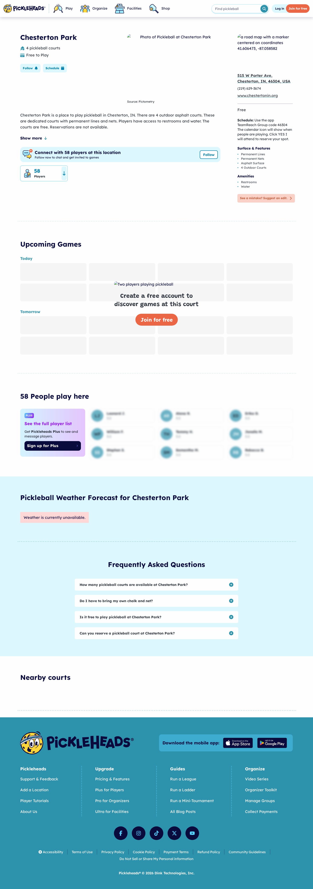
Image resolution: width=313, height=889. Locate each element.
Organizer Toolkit (261, 789)
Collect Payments (261, 811)
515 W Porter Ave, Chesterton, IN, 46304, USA (263, 78)
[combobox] (236, 8)
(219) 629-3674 (249, 88)
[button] (30, 68)
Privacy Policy (112, 852)
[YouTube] (192, 833)
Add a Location (34, 789)
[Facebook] (121, 833)
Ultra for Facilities (112, 811)
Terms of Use (82, 852)
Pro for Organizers (112, 800)
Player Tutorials (34, 800)
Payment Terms (176, 852)
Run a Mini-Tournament (192, 800)
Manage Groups (260, 800)
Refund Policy (208, 852)
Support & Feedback (39, 779)
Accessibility (53, 852)
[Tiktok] (156, 833)
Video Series (256, 779)
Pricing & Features (112, 779)
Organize (99, 8)
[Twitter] (174, 833)
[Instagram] (138, 833)
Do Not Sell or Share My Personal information (156, 859)
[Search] (264, 9)
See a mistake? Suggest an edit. (263, 198)
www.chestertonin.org (257, 95)
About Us (28, 811)
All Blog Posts (183, 811)
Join (298, 8)
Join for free (157, 319)
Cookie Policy (144, 852)
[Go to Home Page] (24, 8)
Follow (208, 154)
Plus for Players (109, 789)
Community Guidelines (247, 852)
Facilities (134, 8)
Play (69, 8)
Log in (279, 8)
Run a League (183, 779)
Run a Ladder (182, 789)
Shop (165, 8)
